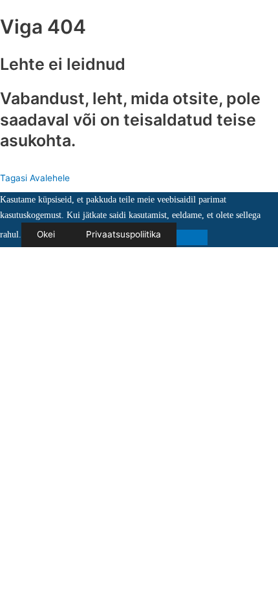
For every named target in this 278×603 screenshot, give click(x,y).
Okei (46, 234)
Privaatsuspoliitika (123, 234)
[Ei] (192, 237)
